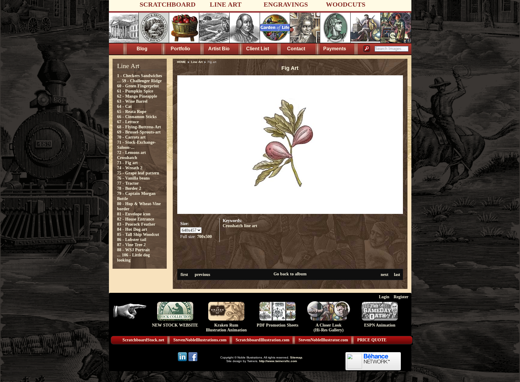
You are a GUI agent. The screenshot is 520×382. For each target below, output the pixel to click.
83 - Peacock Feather (136, 224)
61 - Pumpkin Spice (135, 91)
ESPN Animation (379, 325)
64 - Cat (124, 106)
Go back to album (290, 273)
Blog (142, 48)
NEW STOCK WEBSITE (175, 325)
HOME (181, 62)
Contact (296, 48)
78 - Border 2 (129, 188)
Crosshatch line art (240, 225)
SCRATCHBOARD (168, 4)
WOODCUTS (345, 4)
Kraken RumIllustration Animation (226, 327)
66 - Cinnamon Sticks (136, 116)
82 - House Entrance (135, 219)
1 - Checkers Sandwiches (139, 75)
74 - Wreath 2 (129, 167)
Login (384, 296)
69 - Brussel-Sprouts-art (139, 132)
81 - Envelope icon (133, 213)
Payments (334, 48)
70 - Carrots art (131, 137)
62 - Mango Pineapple (137, 96)
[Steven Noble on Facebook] (193, 360)
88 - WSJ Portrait (133, 249)
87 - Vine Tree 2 (131, 244)
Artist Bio (219, 48)
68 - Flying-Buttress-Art (139, 126)
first (184, 274)
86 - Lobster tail (131, 239)
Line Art (197, 62)
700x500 (204, 236)
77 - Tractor (128, 183)
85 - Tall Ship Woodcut (138, 234)
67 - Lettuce (128, 121)
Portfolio (180, 48)
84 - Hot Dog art (132, 229)
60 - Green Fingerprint (138, 85)
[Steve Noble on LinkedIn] (183, 360)
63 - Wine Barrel (132, 101)
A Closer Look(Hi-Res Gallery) (329, 327)
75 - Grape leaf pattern (138, 173)
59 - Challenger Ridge (142, 80)
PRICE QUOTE (371, 340)
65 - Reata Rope (131, 111)
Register (401, 296)
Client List (257, 48)
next (384, 274)
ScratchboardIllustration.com (262, 340)
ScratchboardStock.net (143, 340)
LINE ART (226, 4)
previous (202, 274)
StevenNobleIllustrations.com (200, 340)
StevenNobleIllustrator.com (323, 340)
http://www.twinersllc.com (278, 361)
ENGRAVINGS (286, 4)
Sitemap (296, 357)
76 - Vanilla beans (133, 178)
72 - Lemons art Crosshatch (131, 155)
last (397, 274)
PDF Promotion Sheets (277, 325)
